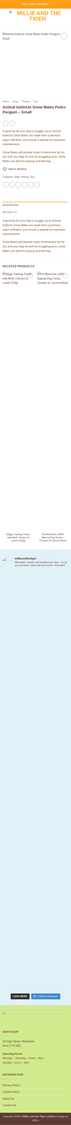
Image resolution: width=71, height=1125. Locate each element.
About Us (8, 1098)
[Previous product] (12, 123)
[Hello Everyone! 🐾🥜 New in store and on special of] (35, 885)
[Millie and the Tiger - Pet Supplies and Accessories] (37, 17)
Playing (26, 101)
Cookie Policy (11, 1091)
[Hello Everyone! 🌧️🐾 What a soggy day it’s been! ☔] (35, 964)
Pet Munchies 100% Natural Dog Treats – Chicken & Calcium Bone (52, 537)
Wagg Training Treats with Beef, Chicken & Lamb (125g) (18, 537)
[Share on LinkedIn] (37, 184)
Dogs (15, 101)
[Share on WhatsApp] (6, 184)
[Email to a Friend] (24, 184)
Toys (35, 101)
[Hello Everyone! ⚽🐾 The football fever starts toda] (35, 602)
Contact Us (9, 1105)
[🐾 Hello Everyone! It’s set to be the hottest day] (35, 679)
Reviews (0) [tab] (10, 212)
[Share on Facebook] (12, 184)
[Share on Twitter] (18, 184)
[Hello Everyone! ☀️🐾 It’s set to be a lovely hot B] (35, 751)
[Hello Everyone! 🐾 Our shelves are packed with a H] (35, 805)
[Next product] (5, 123)
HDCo (35, 1120)
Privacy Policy (11, 1085)
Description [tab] (10, 205)
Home (6, 101)
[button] (5, 17)
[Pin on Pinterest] (30, 184)
